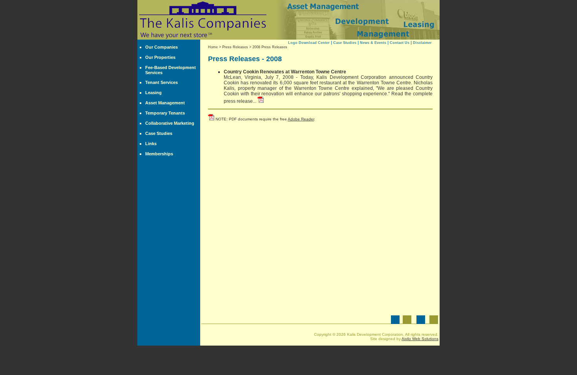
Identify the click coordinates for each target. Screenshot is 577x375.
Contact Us (399, 43)
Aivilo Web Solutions (420, 339)
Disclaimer (422, 43)
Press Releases (235, 47)
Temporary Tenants (165, 113)
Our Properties (160, 57)
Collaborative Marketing (169, 123)
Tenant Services (161, 82)
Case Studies (158, 133)
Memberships (159, 153)
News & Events (373, 43)
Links (151, 143)
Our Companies (161, 47)
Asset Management (165, 102)
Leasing (153, 92)
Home (213, 47)
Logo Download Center (309, 43)
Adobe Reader (301, 119)
